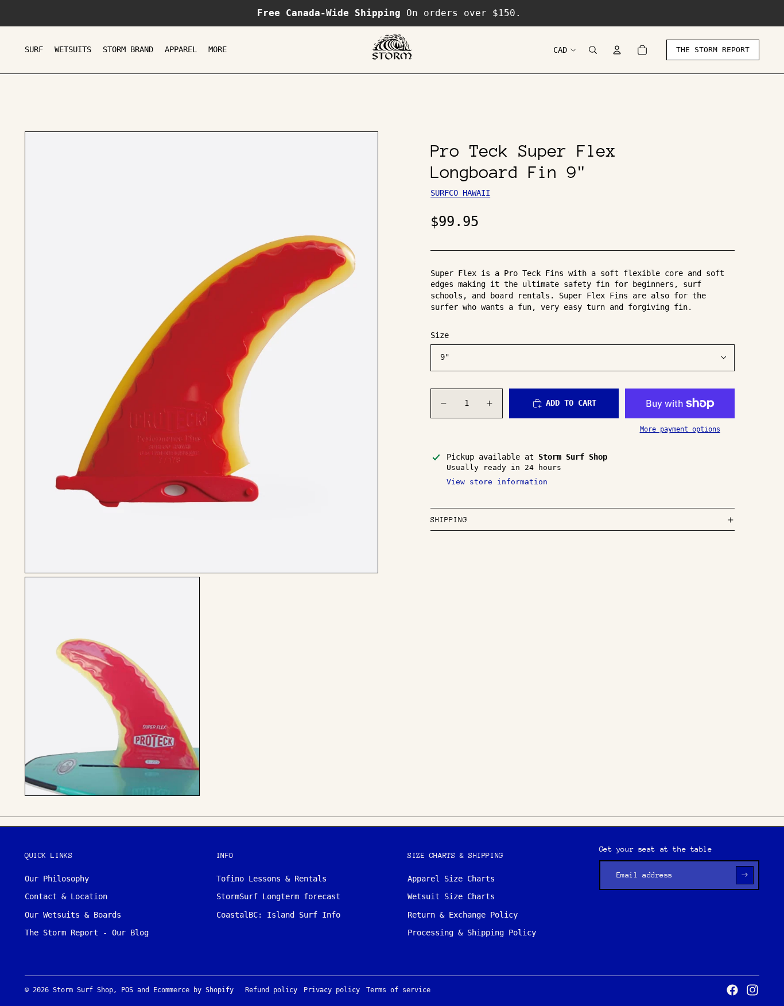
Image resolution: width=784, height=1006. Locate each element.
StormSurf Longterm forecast (278, 896)
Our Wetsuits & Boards (73, 914)
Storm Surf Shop (83, 990)
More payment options (680, 430)
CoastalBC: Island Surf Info (278, 914)
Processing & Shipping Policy (471, 932)
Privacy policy (332, 990)
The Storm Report (713, 49)
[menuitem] (34, 50)
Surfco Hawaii (460, 192)
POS (127, 990)
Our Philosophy (57, 878)
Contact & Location (66, 896)
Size (439, 335)
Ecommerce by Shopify (193, 990)
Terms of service (398, 990)
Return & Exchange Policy (462, 914)
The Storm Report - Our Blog (87, 932)
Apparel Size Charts (451, 878)
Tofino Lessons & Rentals (271, 878)
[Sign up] (745, 875)
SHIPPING (448, 519)
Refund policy (271, 990)
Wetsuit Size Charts (451, 896)
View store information (497, 482)
